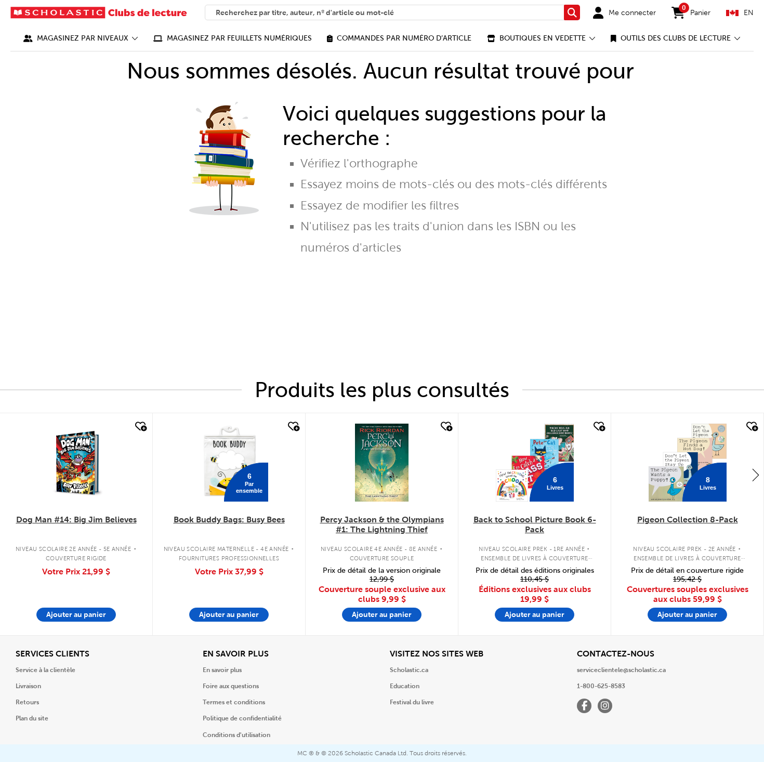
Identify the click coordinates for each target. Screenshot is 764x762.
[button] (80, 38)
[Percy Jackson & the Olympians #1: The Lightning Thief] (381, 463)
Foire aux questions (231, 686)
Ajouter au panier (76, 614)
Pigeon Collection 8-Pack (687, 519)
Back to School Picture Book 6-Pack (534, 524)
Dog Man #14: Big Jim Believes (76, 519)
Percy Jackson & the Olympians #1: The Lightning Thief (382, 524)
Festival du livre (412, 702)
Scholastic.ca (409, 670)
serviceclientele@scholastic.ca (621, 670)
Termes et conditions (234, 702)
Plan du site (32, 718)
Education (404, 686)
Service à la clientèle (45, 670)
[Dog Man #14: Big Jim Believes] (76, 463)
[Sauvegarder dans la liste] (140, 426)
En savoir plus (222, 670)
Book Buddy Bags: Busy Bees (229, 519)
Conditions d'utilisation (236, 735)
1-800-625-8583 (601, 686)
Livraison (28, 686)
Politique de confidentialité (242, 718)
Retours (27, 702)
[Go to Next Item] (755, 474)
